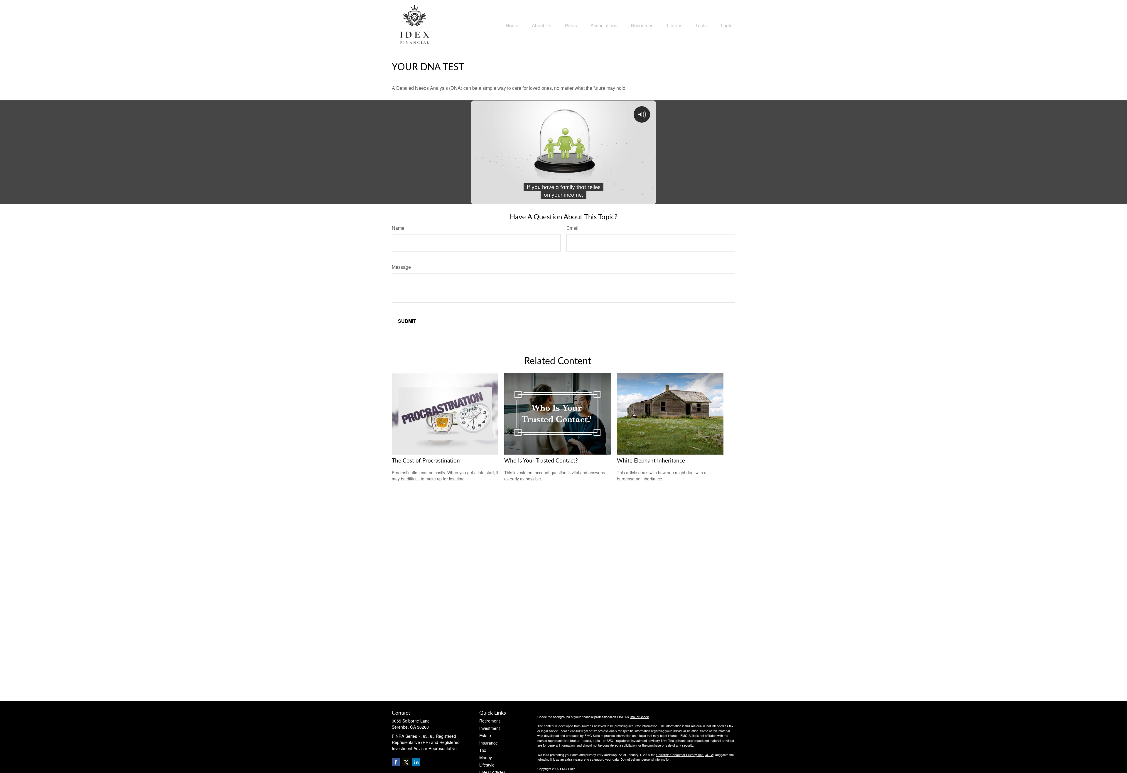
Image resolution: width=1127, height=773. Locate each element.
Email (572, 228)
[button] (512, 25)
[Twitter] (406, 762)
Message (401, 267)
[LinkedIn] (416, 762)
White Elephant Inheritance (651, 461)
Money (485, 757)
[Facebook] (396, 762)
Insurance (488, 743)
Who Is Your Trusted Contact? (541, 461)
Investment (489, 728)
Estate (485, 735)
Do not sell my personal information (645, 759)
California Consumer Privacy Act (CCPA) (685, 754)
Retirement (489, 721)
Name (398, 228)
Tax (482, 750)
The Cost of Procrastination (426, 461)
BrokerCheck (639, 716)
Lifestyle (487, 765)
